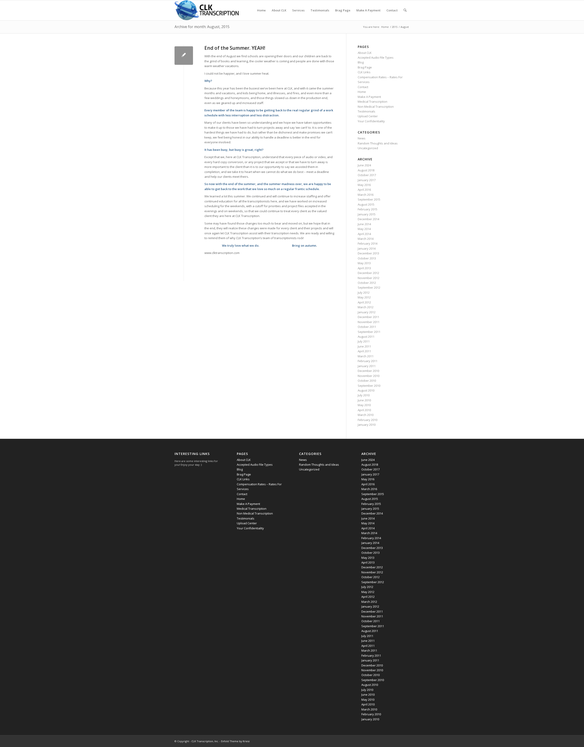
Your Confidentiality (371, 121)
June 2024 (364, 165)
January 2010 (366, 425)
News (361, 138)
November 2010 (368, 376)
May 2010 (364, 405)
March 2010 (365, 415)
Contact (363, 87)
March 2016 (365, 195)
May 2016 (364, 185)
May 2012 (364, 297)
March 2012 (365, 307)
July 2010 (364, 395)
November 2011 (368, 322)
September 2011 (369, 332)
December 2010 (368, 371)
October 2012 (367, 283)
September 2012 (369, 287)
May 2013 (364, 263)
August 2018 (366, 170)
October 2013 (367, 258)
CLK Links (364, 72)
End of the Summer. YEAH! (234, 48)
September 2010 (369, 386)
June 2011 (364, 346)
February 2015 (367, 209)
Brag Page (365, 67)
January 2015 (366, 214)
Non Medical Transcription (376, 106)
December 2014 (368, 219)
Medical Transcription (372, 101)
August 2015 (366, 204)
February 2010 (367, 420)
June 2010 (364, 400)
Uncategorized (368, 148)
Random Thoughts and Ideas (378, 143)
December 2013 (368, 253)
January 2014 (366, 248)
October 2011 (367, 327)
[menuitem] (261, 10)
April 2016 (364, 190)
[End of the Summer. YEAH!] (184, 55)
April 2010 (364, 410)
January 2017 (366, 180)
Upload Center (368, 116)
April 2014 (364, 234)
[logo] (207, 10)
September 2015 (369, 199)
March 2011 (365, 356)
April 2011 (364, 351)
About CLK (365, 53)
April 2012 (364, 302)
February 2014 (367, 243)
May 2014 (364, 229)
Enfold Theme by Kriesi (235, 741)
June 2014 (364, 224)
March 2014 (365, 239)
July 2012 (364, 292)
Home (362, 92)
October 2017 (367, 175)
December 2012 (368, 273)
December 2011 (368, 317)
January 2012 (366, 312)
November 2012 (368, 278)
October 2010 (367, 381)
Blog (361, 62)
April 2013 (364, 268)
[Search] (405, 10)
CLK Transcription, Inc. (205, 741)
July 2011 (364, 341)
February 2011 (367, 361)
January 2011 (366, 366)
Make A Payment (369, 97)
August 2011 (366, 336)
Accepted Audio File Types (376, 57)
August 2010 (366, 390)
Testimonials (366, 111)
